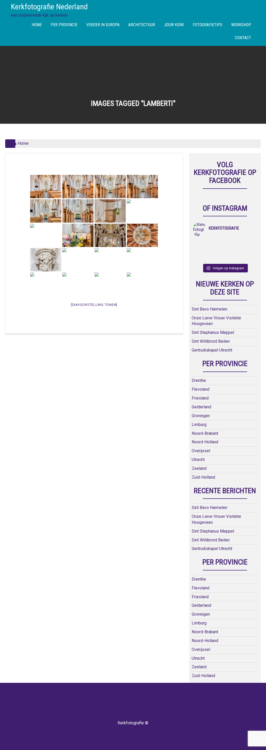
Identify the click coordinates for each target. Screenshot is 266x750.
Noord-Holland (205, 441)
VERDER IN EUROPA (102, 24)
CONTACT (243, 37)
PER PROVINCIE (64, 24)
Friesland (200, 398)
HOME (37, 24)
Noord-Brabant (205, 433)
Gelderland (201, 406)
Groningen (201, 415)
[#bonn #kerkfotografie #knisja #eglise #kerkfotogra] (217, 251)
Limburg (199, 424)
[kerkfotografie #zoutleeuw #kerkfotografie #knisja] (201, 244)
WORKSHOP (241, 24)
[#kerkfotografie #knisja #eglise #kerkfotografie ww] (217, 258)
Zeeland (199, 468)
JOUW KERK (174, 24)
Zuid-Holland (203, 477)
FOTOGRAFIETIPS (207, 24)
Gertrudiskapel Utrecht (212, 350)
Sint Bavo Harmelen (209, 309)
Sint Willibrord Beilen (211, 341)
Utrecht (198, 459)
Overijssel (201, 450)
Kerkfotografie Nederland (49, 6)
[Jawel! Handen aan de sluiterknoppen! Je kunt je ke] (201, 251)
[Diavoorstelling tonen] (94, 305)
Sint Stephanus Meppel (213, 332)
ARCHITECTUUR (141, 24)
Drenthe (199, 380)
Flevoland (200, 389)
